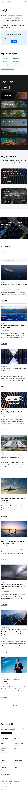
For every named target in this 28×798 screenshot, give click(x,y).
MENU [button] (25, 2)
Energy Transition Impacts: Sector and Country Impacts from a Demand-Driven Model (13, 587)
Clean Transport (16, 58)
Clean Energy (5, 58)
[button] (2, 232)
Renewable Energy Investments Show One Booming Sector (13, 327)
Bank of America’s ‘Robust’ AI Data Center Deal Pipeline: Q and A (13, 370)
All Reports (5, 87)
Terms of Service (10, 783)
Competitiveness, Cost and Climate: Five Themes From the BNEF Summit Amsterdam (13, 679)
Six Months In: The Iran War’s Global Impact (14, 284)
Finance (4, 65)
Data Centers (16, 61)
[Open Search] (22, 2)
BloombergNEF (6, 2)
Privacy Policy (3, 783)
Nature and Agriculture (8, 68)
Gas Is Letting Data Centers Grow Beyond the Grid (13, 413)
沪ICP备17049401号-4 (13, 786)
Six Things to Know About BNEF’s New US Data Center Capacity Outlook (13, 456)
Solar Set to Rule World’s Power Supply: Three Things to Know (12, 542)
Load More (14, 705)
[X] (1, 789)
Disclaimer (17, 783)
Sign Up (14, 41)
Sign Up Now (6, 733)
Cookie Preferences (4, 786)
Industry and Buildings (15, 65)
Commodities (5, 61)
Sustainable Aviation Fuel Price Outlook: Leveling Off (13, 499)
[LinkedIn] (5, 789)
